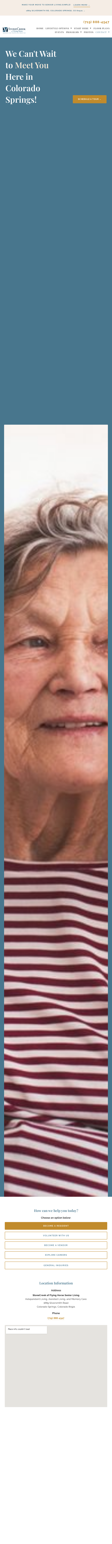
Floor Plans (102, 28)
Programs (72, 32)
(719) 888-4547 (96, 22)
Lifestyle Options (57, 28)
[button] (87, 100)
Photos (88, 32)
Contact (101, 32)
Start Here (81, 28)
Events (59, 32)
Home (39, 28)
